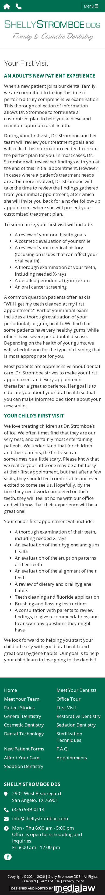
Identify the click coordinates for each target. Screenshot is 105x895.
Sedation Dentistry (76, 725)
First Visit (66, 707)
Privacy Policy (73, 881)
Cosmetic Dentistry (24, 725)
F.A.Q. (63, 749)
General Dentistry (22, 716)
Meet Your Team (21, 699)
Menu (89, 6)
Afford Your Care (21, 757)
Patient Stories (19, 707)
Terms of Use (49, 881)
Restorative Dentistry (79, 716)
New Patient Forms (24, 749)
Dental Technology (24, 734)
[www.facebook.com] (8, 857)
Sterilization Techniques (69, 737)
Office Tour (68, 699)
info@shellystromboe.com (40, 818)
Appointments (72, 757)
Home (10, 690)
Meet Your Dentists (77, 690)
